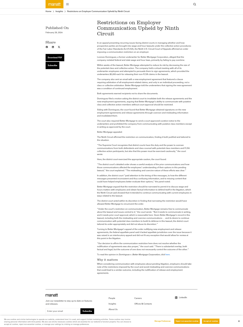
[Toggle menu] (67, 4)
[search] (194, 4)
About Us (113, 309)
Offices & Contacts (143, 304)
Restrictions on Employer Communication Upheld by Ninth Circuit (98, 11)
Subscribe (52, 65)
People (112, 298)
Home (48, 11)
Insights (59, 11)
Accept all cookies (210, 321)
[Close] (239, 321)
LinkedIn (182, 297)
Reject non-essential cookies (187, 321)
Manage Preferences (163, 321)
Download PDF (55, 57)
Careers (138, 298)
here (167, 254)
